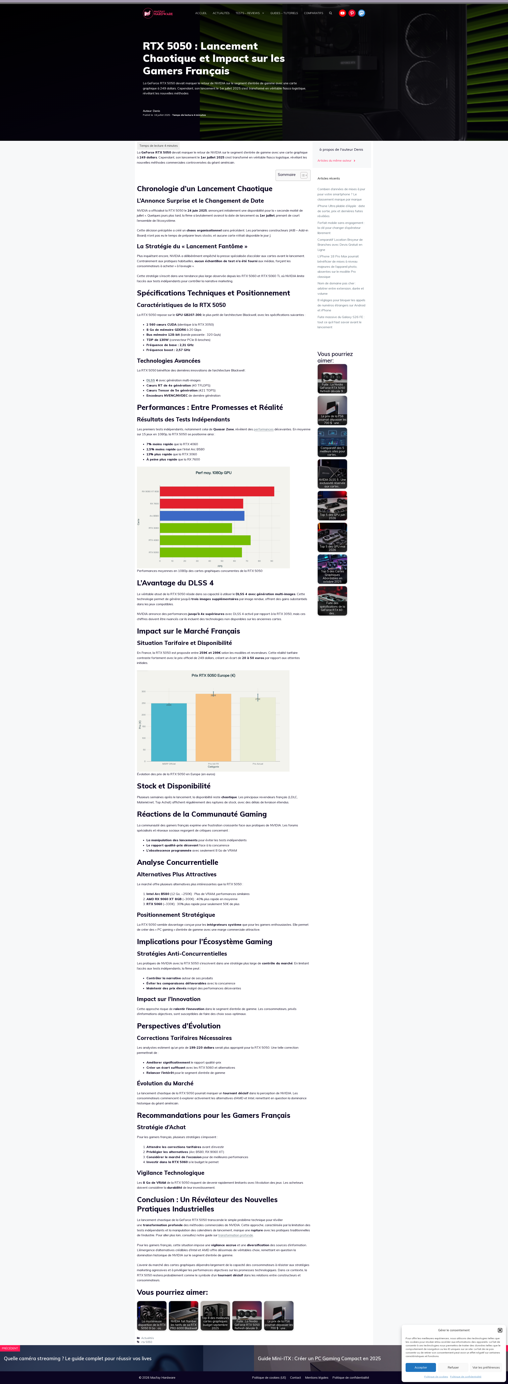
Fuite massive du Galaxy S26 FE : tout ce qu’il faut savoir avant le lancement (341, 322)
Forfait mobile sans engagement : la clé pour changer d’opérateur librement (341, 228)
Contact (295, 1377)
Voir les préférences (486, 1367)
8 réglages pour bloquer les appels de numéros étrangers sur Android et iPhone (341, 305)
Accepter (421, 1367)
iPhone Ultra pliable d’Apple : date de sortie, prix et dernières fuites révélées (341, 211)
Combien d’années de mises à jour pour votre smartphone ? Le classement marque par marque (341, 194)
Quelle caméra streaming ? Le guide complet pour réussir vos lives (78, 1358)
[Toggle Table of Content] (301, 175)
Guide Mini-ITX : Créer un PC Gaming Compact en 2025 (319, 1358)
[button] (500, 1330)
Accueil (201, 13)
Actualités (221, 13)
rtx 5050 (146, 1342)
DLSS (150, 380)
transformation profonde (235, 1235)
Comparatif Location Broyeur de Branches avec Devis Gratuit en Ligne (340, 245)
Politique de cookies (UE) (269, 1377)
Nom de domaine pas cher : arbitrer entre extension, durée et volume (341, 288)
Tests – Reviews (248, 13)
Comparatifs (313, 13)
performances (264, 429)
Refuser (453, 1367)
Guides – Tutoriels (284, 13)
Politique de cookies (436, 1376)
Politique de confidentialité (465, 1376)
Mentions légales (316, 1377)
